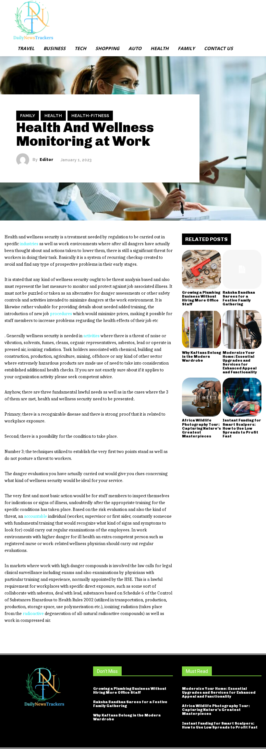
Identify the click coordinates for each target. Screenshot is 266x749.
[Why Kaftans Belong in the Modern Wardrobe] (201, 329)
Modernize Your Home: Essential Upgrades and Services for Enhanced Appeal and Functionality (240, 362)
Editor (46, 160)
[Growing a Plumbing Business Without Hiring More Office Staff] (201, 269)
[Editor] (24, 159)
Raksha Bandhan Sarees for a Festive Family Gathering (239, 298)
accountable (35, 516)
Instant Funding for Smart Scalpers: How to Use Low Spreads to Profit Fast (242, 428)
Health (53, 115)
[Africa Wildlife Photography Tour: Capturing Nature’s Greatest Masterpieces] (201, 397)
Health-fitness (90, 115)
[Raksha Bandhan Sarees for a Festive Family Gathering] (242, 269)
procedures (61, 313)
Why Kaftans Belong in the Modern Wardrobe (201, 357)
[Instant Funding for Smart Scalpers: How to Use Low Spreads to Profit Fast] (242, 397)
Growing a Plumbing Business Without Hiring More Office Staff (201, 298)
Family (27, 115)
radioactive (33, 613)
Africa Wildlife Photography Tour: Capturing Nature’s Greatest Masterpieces (201, 428)
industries (29, 244)
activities (91, 336)
